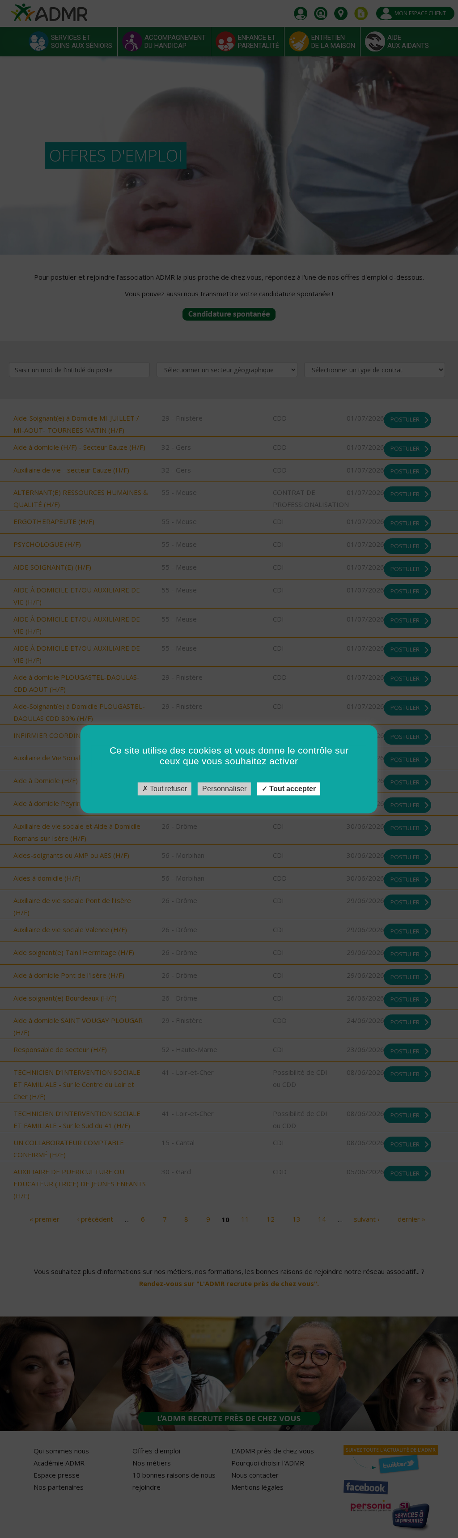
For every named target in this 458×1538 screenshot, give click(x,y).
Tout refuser (167, 788)
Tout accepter (291, 788)
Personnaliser (224, 788)
